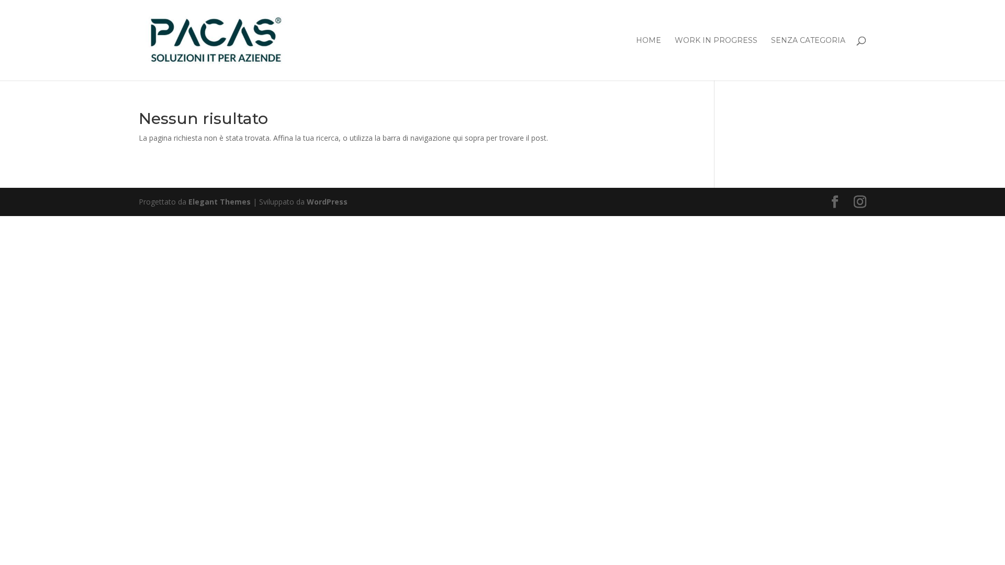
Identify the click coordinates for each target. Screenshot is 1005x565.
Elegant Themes (219, 202)
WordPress (327, 202)
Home (648, 41)
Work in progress (716, 41)
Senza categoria (808, 41)
